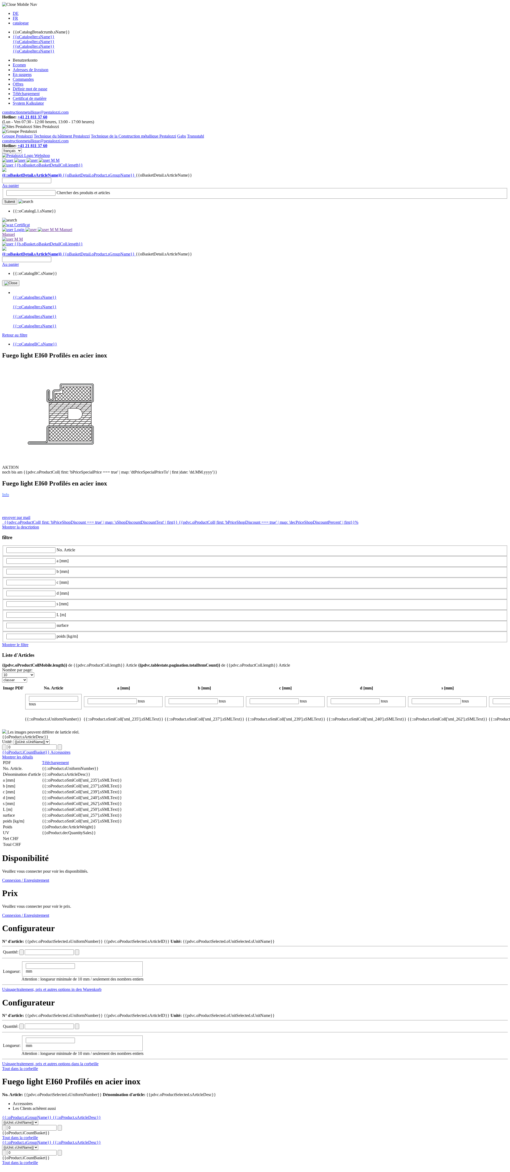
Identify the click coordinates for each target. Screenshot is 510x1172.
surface (63, 625)
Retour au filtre (14, 335)
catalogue (21, 23)
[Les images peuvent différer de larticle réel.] (4, 732)
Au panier (10, 185)
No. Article (66, 550)
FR (15, 18)
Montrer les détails (17, 757)
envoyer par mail (16, 517)
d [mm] (63, 593)
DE (16, 13)
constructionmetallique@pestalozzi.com (35, 112)
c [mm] (63, 582)
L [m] (61, 614)
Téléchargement (55, 762)
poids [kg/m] (67, 636)
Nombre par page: (17, 670)
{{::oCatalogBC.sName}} (35, 344)
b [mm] (63, 571)
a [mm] (63, 561)
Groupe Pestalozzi (17, 136)
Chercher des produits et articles (83, 192)
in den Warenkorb (86, 989)
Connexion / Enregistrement (25, 880)
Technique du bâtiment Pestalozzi (62, 136)
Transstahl (195, 136)
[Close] (10, 283)
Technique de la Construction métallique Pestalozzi (133, 136)
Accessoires (60, 752)
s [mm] (62, 604)
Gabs (181, 136)
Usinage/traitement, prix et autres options (36, 989)
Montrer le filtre (15, 644)
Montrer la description (20, 527)
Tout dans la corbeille (20, 1068)
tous (32, 704)
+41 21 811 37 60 (32, 117)
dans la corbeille (85, 1064)
